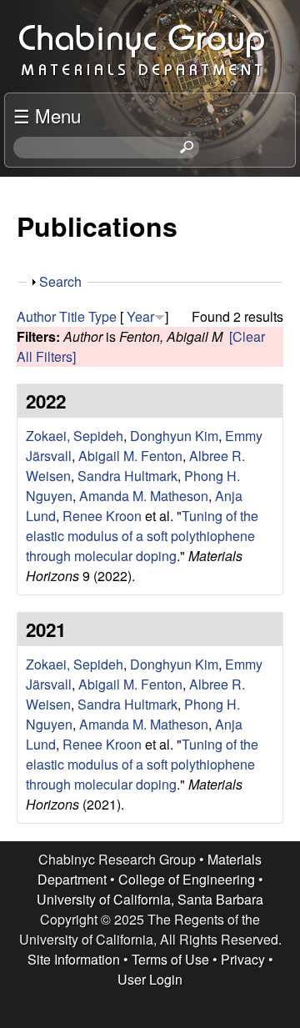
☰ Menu (47, 115)
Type (102, 316)
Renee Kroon (102, 515)
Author (36, 316)
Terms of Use (170, 959)
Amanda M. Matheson (143, 495)
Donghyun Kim (174, 435)
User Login (150, 979)
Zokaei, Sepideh (74, 435)
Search (60, 281)
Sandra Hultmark (128, 475)
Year (140, 316)
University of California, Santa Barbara (150, 899)
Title (72, 316)
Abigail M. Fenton (130, 455)
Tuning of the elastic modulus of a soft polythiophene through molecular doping (142, 535)
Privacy (243, 959)
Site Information (74, 959)
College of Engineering (186, 879)
